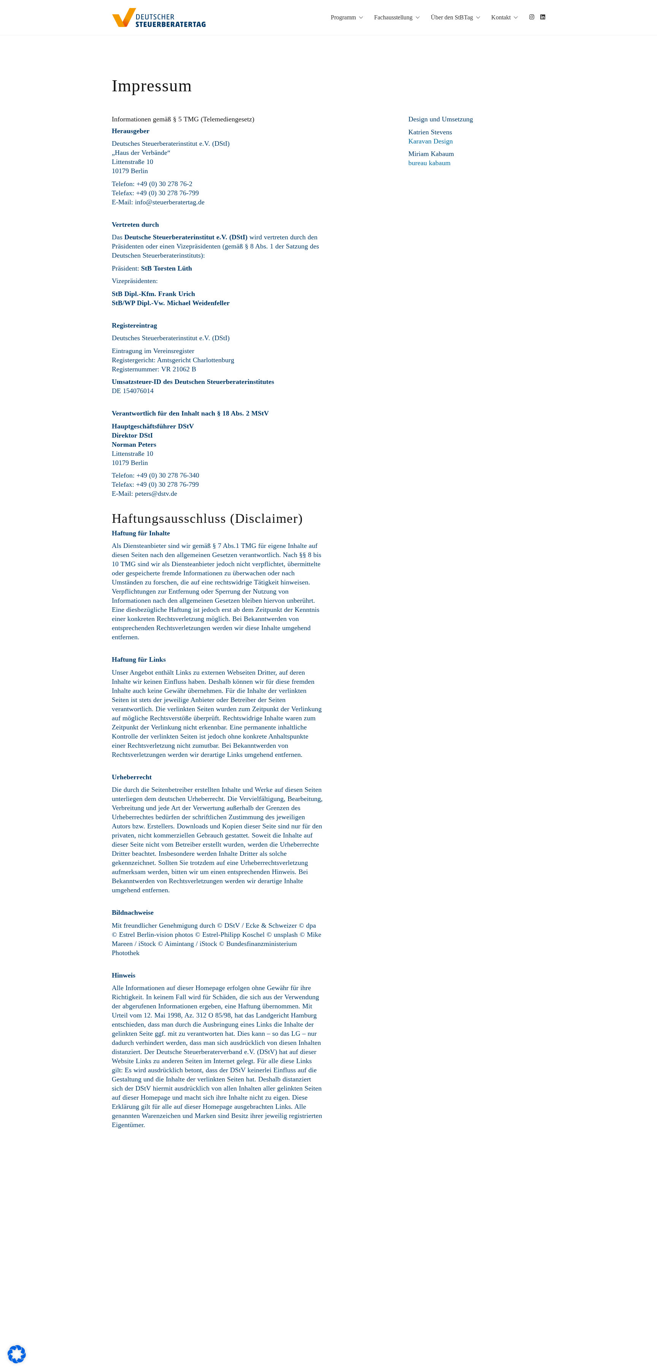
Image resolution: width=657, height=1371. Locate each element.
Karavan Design (430, 141)
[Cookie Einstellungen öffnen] (17, 1361)
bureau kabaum (429, 163)
